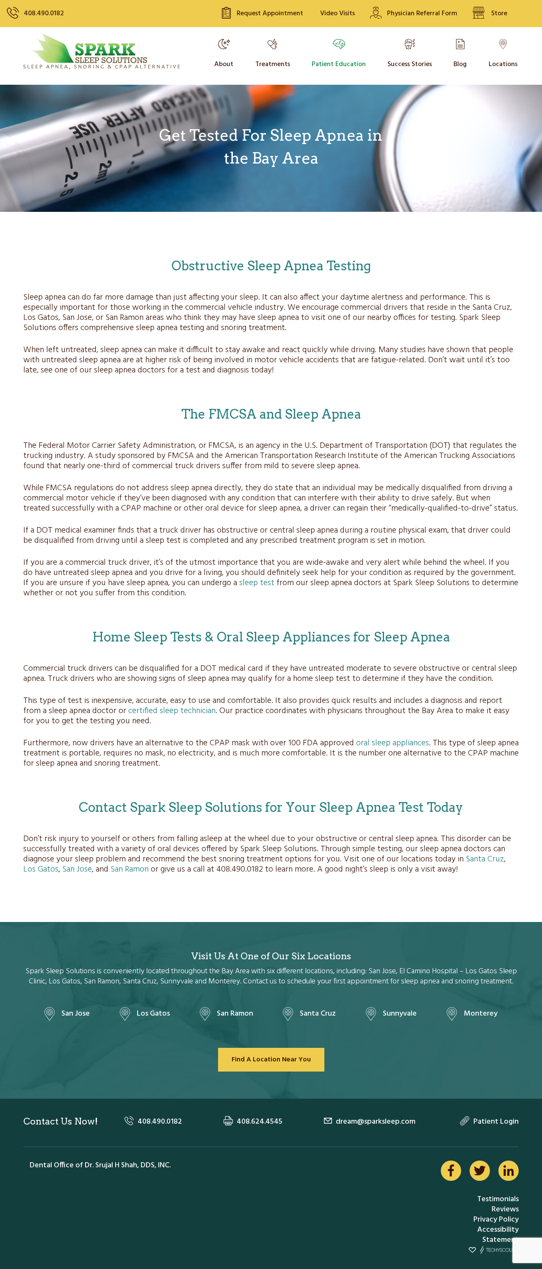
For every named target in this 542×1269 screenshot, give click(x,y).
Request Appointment (270, 13)
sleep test (256, 583)
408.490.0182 (44, 13)
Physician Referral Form (422, 13)
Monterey (481, 1014)
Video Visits (337, 13)
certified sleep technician (172, 711)
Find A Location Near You (271, 1059)
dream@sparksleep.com (375, 1122)
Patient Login (496, 1122)
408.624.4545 (259, 1122)
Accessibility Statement (498, 1235)
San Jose (77, 869)
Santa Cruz (485, 859)
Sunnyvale (400, 1014)
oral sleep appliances (392, 743)
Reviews (505, 1209)
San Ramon (130, 869)
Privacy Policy (496, 1219)
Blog (460, 64)
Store (499, 13)
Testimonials (498, 1199)
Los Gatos (40, 869)
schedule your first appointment (338, 981)
